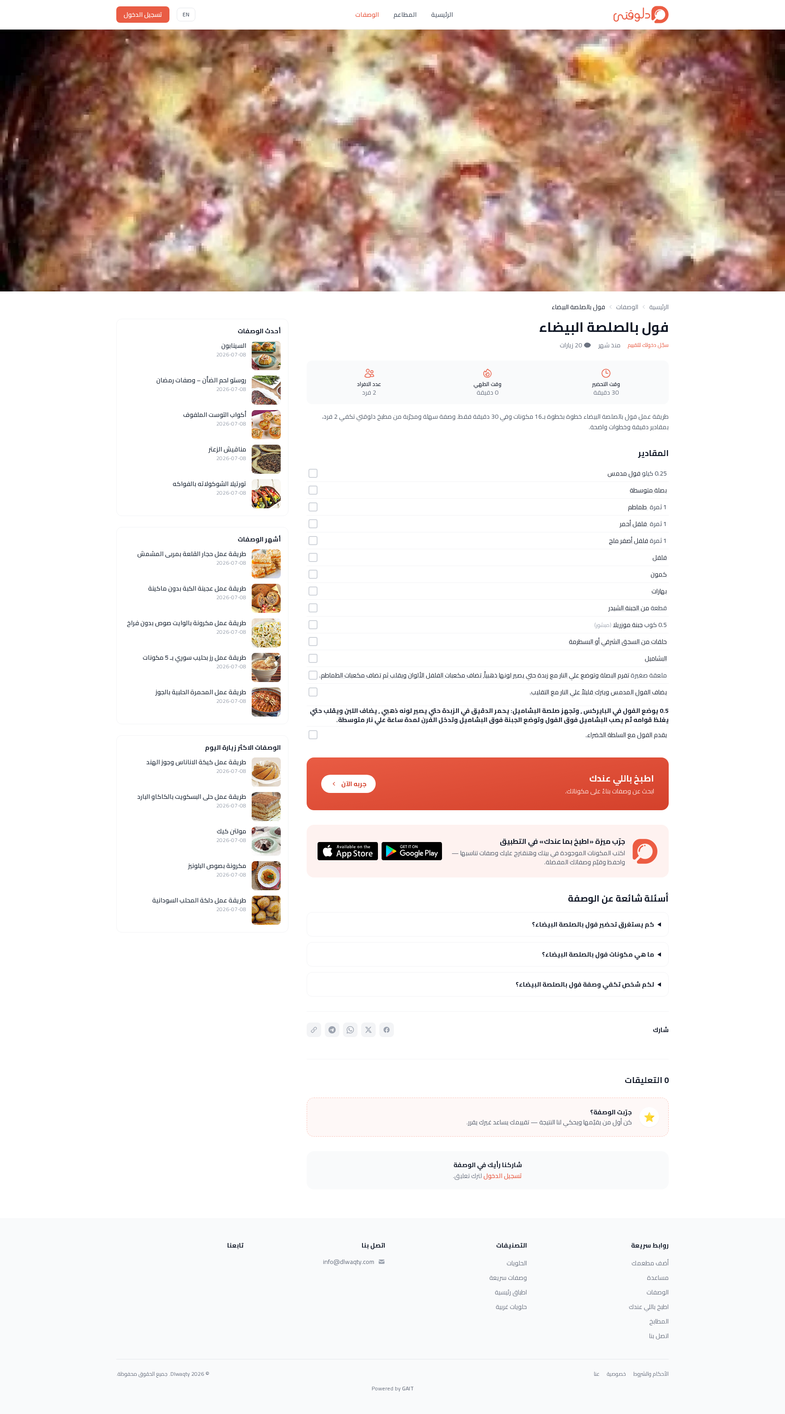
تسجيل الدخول (143, 14)
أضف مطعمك (650, 1263)
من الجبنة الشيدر (628, 608)
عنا (597, 1374)
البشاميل (656, 658)
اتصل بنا (659, 1336)
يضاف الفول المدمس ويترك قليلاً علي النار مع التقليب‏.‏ (598, 692)
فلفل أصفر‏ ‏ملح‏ (628, 541)
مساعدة (658, 1278)
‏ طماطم (638, 507)
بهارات (659, 591)
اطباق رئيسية (511, 1292)
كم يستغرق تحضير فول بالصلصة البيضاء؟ (593, 924)
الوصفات (367, 14)
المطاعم (405, 14)
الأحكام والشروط (651, 1374)
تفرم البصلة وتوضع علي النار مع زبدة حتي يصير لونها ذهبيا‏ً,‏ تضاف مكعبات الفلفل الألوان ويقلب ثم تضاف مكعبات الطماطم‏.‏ (474, 675)
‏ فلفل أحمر (634, 524)
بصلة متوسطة (648, 490)
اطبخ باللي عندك (649, 1307)
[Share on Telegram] (332, 1030)
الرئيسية (442, 14)
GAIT (408, 1388)
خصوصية (616, 1374)
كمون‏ (659, 574)
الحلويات (517, 1263)
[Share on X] (368, 1030)
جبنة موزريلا (628, 625)
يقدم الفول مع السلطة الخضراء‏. (626, 735)
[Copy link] (314, 1030)
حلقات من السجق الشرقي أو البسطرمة (618, 641)
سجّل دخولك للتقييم (648, 345)
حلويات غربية (511, 1307)
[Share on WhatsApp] (350, 1030)
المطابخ (659, 1321)
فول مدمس (624, 473)
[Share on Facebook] (386, 1030)
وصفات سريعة (508, 1278)
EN (186, 14)
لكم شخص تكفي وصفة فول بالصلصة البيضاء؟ (585, 984)
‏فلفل (659, 557)
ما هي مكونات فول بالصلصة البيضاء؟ (598, 954)
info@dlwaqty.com (348, 1261)
